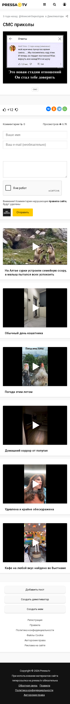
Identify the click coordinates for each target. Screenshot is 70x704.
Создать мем (35, 609)
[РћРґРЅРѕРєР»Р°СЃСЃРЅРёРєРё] (54, 109)
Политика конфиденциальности (35, 630)
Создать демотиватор (35, 599)
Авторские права (35, 640)
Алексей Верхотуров (32, 16)
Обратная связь (28, 685)
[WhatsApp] (64, 109)
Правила (35, 625)
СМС (35, 89)
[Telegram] (59, 109)
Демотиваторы (55, 16)
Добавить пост (34, 589)
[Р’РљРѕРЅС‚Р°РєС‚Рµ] (48, 109)
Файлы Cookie (35, 635)
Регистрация (35, 620)
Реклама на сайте (35, 645)
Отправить (23, 212)
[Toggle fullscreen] (59, 258)
